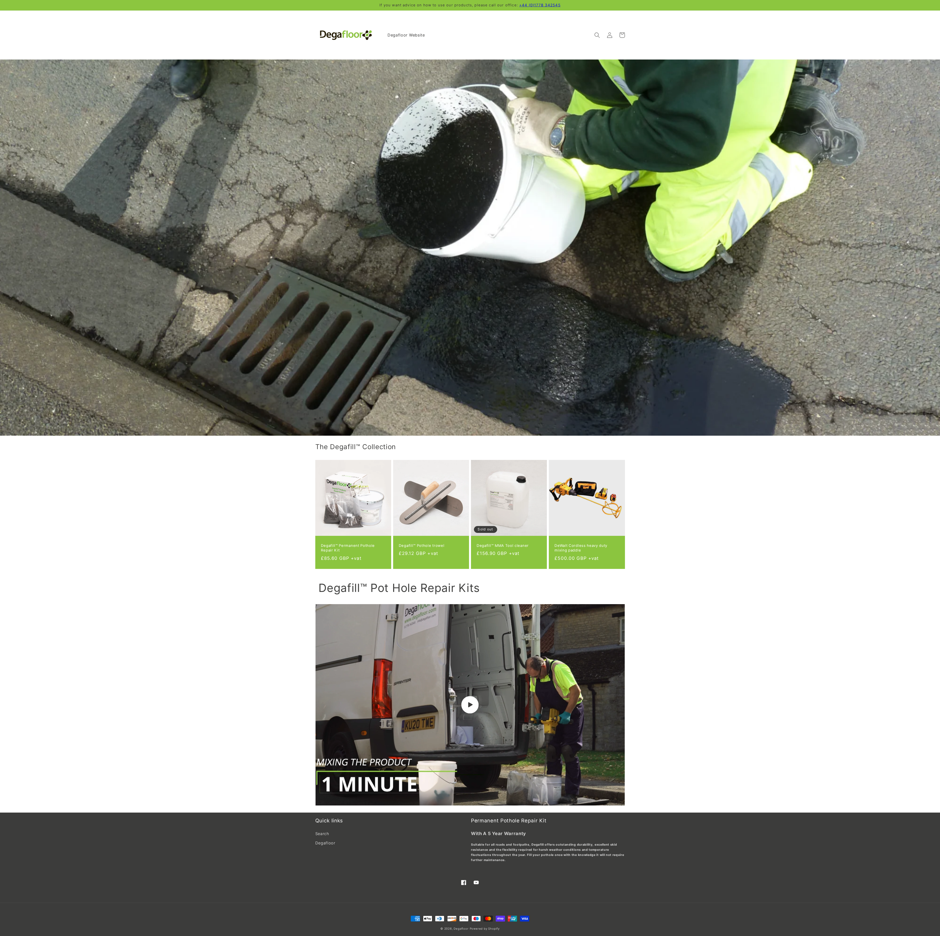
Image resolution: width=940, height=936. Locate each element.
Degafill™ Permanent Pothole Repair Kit (348, 547)
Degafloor (325, 842)
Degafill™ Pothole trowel (422, 545)
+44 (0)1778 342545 (540, 5)
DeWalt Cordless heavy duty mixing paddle (580, 547)
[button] (597, 35)
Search (322, 833)
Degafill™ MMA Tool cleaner (503, 545)
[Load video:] (470, 704)
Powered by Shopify (485, 928)
